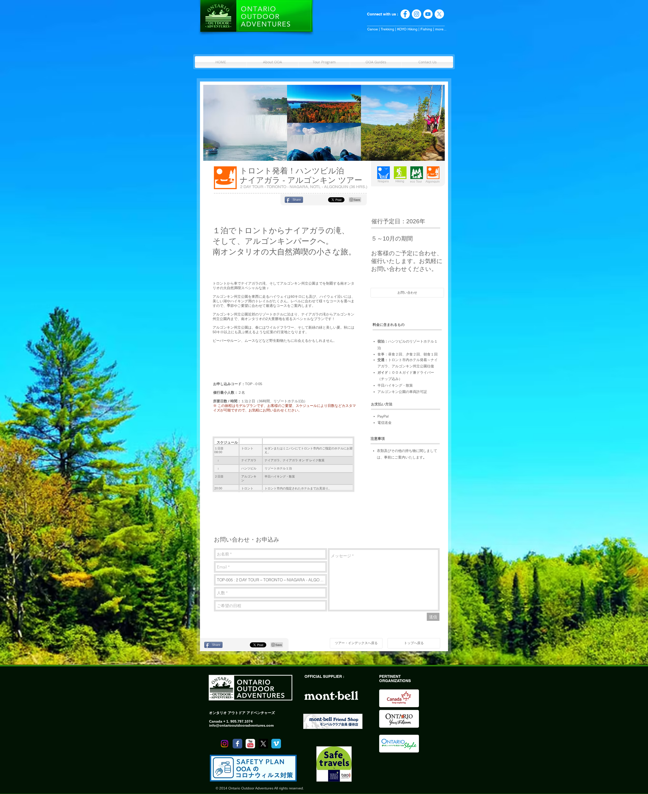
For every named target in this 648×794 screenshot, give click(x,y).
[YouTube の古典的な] (250, 743)
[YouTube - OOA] (428, 14)
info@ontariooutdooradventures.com (241, 725)
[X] (439, 14)
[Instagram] (224, 743)
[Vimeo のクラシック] (276, 743)
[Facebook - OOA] (405, 14)
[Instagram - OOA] (416, 14)
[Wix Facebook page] (237, 743)
